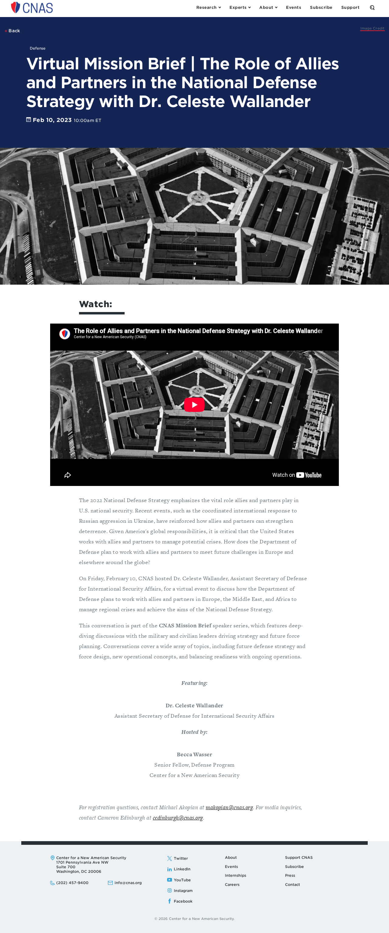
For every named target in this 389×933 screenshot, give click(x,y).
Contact (292, 884)
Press (290, 875)
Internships (235, 875)
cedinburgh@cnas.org (178, 817)
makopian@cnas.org (229, 807)
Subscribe (294, 866)
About (231, 857)
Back (13, 30)
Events (231, 866)
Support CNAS (299, 857)
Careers (232, 884)
